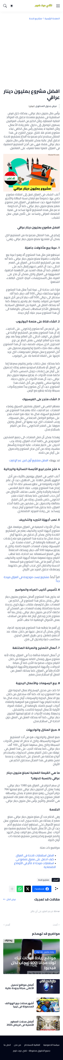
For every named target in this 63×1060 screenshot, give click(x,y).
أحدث (55, 924)
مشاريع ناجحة (35, 18)
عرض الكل (11, 899)
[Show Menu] (58, 6)
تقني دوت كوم (20, 1051)
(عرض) (32, 106)
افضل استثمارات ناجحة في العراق (35, 855)
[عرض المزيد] (12, 889)
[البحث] (5, 6)
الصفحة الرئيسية (52, 18)
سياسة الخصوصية (51, 1045)
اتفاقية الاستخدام (32, 1045)
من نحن (17, 1045)
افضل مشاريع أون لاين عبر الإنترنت (28, 460)
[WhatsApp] (20, 889)
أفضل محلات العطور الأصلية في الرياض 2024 (20, 1023)
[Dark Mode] (11, 6)
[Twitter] (27, 889)
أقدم (7, 924)
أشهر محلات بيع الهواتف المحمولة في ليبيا (19, 1005)
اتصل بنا (7, 1045)
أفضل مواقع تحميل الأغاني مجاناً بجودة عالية (19, 986)
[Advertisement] (31, 54)
